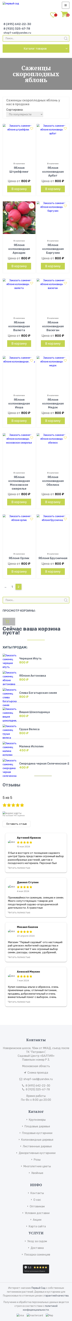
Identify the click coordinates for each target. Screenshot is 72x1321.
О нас (37, 1199)
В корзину (19, 189)
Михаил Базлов (27, 927)
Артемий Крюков (29, 837)
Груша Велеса (29, 729)
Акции (37, 1219)
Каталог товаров (35, 48)
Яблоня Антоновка (32, 675)
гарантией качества (56, 1295)
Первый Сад (38, 1288)
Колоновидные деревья (37, 1139)
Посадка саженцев (37, 1254)
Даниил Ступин (28, 882)
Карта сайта (37, 1226)
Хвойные (37, 1173)
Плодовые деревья (37, 1126)
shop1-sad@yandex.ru (17, 32)
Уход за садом (37, 1241)
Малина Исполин (31, 746)
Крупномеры (37, 1119)
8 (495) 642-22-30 (17, 24)
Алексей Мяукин (28, 971)
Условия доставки (37, 1213)
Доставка (37, 1248)
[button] (31, 128)
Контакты (37, 1193)
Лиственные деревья (37, 1146)
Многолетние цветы (37, 1166)
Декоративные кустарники (37, 1153)
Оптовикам (37, 1206)
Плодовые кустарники (37, 1133)
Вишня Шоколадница (34, 712)
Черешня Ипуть (30, 658)
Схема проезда (37, 1072)
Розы (37, 1159)
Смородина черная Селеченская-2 (44, 763)
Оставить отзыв (16, 823)
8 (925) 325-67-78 (16, 28)
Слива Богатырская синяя (38, 692)
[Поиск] (65, 38)
